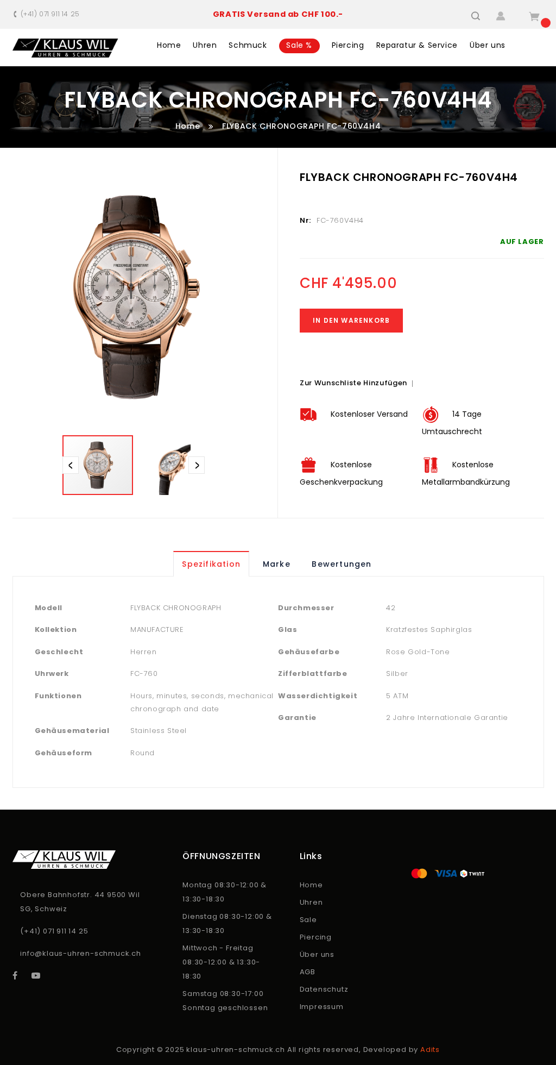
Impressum (322, 1006)
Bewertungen (341, 564)
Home (187, 126)
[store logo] (65, 48)
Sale (308, 919)
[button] (170, 465)
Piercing (316, 937)
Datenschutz (324, 989)
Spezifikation (211, 564)
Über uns (317, 954)
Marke (276, 564)
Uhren (311, 902)
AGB (307, 972)
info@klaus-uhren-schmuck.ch (80, 953)
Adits (430, 1049)
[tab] (212, 564)
